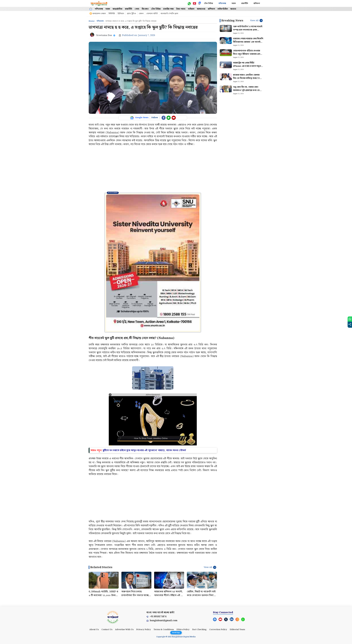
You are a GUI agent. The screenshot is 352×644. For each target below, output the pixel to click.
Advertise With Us (124, 629)
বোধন (141, 13)
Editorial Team (237, 629)
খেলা (137, 9)
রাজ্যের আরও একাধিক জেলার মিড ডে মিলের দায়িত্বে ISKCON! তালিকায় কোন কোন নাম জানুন (247, 78)
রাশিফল (257, 3)
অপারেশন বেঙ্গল (99, 13)
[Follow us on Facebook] (164, 118)
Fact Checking (199, 629)
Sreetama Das (104, 35)
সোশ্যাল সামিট (152, 13)
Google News (141, 117)
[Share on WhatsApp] (350, 319)
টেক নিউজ (208, 3)
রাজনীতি (244, 3)
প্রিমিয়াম (121, 13)
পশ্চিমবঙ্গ (222, 3)
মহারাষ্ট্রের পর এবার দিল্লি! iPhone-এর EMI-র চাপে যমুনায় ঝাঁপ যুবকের (247, 66)
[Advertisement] (153, 169)
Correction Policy (218, 629)
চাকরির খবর (168, 9)
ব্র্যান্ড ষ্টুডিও (131, 13)
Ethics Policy (183, 629)
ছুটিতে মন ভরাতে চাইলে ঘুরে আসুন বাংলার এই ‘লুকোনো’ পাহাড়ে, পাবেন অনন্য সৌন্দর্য (144, 450)
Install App (176, 632)
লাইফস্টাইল (223, 9)
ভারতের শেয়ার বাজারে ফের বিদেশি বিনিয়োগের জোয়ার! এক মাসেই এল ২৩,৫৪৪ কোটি (248, 42)
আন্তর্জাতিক (117, 9)
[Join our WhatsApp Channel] (169, 118)
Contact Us (106, 629)
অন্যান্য (233, 9)
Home (92, 21)
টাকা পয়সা (180, 9)
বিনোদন (145, 9)
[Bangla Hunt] (99, 3)
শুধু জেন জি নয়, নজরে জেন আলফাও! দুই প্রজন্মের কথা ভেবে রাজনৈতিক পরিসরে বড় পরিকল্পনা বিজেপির (247, 92)
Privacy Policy (143, 629)
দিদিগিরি (112, 13)
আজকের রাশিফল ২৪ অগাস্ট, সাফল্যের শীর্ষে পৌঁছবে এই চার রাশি (169, 595)
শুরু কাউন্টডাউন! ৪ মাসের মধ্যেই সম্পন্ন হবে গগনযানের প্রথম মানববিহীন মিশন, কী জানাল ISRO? (247, 31)
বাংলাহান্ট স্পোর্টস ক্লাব (169, 13)
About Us (94, 629)
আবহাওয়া (201, 9)
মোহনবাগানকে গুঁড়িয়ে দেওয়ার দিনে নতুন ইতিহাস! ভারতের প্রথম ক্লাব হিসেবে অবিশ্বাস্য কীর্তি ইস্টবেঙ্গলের (247, 55)
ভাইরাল (191, 9)
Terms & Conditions (164, 629)
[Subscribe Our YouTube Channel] (174, 118)
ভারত (234, 3)
